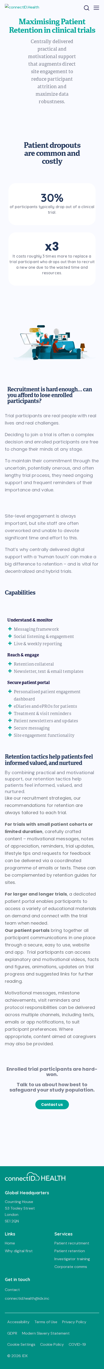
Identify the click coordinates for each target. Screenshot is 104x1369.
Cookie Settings (21, 1344)
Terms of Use (45, 1321)
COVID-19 (77, 1344)
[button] (52, 1104)
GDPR (12, 1333)
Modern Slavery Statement (46, 1333)
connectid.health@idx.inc (27, 1298)
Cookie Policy (52, 1344)
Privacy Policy (74, 1321)
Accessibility (18, 1321)
